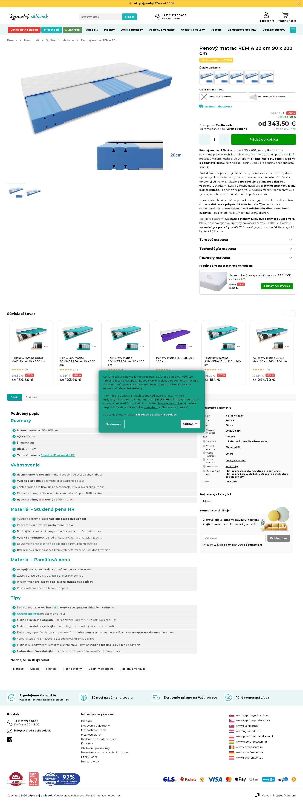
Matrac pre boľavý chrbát (241, 474)
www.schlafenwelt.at (249, 757)
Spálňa (34, 668)
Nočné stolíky (72, 668)
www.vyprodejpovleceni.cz (253, 720)
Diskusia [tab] (31, 397)
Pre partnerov (90, 761)
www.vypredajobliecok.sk (252, 715)
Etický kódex (89, 757)
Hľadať (129, 16)
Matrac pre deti (268, 474)
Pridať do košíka (263, 139)
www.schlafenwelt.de (249, 752)
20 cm (229, 453)
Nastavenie (114, 424)
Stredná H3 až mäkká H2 (58, 455)
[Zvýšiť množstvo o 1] (224, 139)
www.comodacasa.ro (249, 747)
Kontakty (87, 743)
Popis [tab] (14, 397)
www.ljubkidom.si (247, 725)
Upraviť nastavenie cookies (103, 795)
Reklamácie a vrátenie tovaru (100, 739)
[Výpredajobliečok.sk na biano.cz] (33, 779)
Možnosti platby (91, 734)
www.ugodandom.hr (249, 731)
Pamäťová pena (257, 441)
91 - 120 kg (232, 466)
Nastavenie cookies (170, 403)
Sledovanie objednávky (96, 725)
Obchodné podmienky (95, 748)
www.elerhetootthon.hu (251, 741)
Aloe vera (232, 481)
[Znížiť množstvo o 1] (204, 139)
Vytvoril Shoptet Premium (279, 795)
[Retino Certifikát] (61, 779)
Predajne (87, 721)
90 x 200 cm (233, 430)
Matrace (18, 668)
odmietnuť (151, 407)
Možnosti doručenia (218, 106)
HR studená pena (236, 441)
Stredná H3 (233, 447)
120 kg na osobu (236, 460)
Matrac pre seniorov (267, 471)
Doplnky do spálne (101, 668)
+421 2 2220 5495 (26, 721)
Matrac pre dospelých (239, 471)
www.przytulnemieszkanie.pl (254, 736)
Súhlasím (190, 424)
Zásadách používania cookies (156, 414)
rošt (55, 607)
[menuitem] (24, 29)
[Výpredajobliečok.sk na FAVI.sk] (16, 779)
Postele (51, 668)
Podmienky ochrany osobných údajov (105, 752)
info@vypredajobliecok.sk (32, 730)
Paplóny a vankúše (133, 668)
